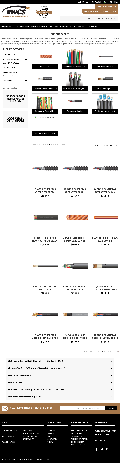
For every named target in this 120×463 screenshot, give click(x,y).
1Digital (47, 459)
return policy (77, 442)
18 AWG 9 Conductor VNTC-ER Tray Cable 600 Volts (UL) (105, 338)
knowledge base (78, 445)
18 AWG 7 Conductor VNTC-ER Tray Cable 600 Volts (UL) (45, 338)
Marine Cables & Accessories (73, 26)
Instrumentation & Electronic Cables (31, 26)
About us (51, 431)
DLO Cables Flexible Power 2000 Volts (45, 89)
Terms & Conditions (79, 439)
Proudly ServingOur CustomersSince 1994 (15, 99)
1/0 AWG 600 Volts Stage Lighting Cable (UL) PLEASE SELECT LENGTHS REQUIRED (105, 290)
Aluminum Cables (7, 26)
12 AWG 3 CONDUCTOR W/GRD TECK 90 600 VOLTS (75, 192)
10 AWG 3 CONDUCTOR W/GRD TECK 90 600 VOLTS (45, 192)
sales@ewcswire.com (106, 6)
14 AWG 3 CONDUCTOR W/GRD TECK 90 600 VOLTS (105, 192)
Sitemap (51, 442)
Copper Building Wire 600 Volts (75, 66)
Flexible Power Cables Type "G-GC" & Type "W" (74, 89)
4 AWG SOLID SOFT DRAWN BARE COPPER (105, 239)
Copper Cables (54, 26)
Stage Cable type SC (105, 89)
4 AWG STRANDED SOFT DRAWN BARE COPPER (75, 239)
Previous (36, 144)
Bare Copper (44, 66)
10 (59, 144)
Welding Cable (93, 26)
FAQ (48, 436)
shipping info (77, 436)
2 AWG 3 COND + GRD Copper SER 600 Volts (75, 336)
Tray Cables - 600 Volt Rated (44, 134)
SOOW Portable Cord (105, 66)
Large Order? (15, 119)
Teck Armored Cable (74, 111)
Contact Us (52, 439)
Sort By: (97, 145)
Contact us (83, 2)
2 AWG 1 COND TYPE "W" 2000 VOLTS (45, 288)
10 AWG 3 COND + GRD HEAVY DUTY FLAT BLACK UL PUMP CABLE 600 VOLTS (44, 242)
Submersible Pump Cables (44, 111)
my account (97, 2)
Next (63, 144)
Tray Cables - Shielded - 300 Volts (105, 112)
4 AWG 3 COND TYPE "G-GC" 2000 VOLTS (75, 288)
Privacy (50, 433)
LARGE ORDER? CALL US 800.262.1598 (100, 11)
